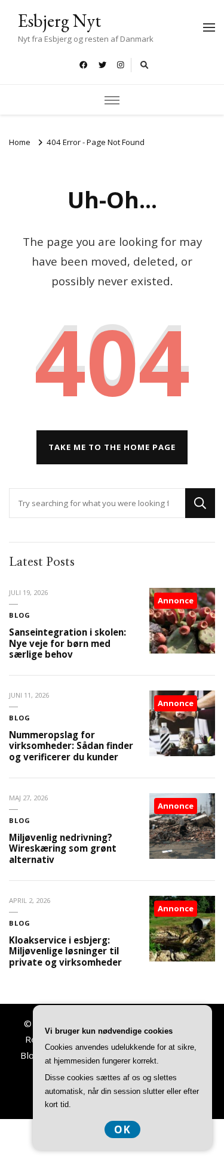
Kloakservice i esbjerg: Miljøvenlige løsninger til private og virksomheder (65, 951)
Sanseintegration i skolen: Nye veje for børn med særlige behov (67, 643)
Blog (19, 615)
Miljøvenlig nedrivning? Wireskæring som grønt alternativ (62, 848)
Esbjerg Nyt (59, 20)
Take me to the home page (112, 447)
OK (122, 1129)
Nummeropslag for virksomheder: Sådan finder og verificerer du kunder (71, 746)
